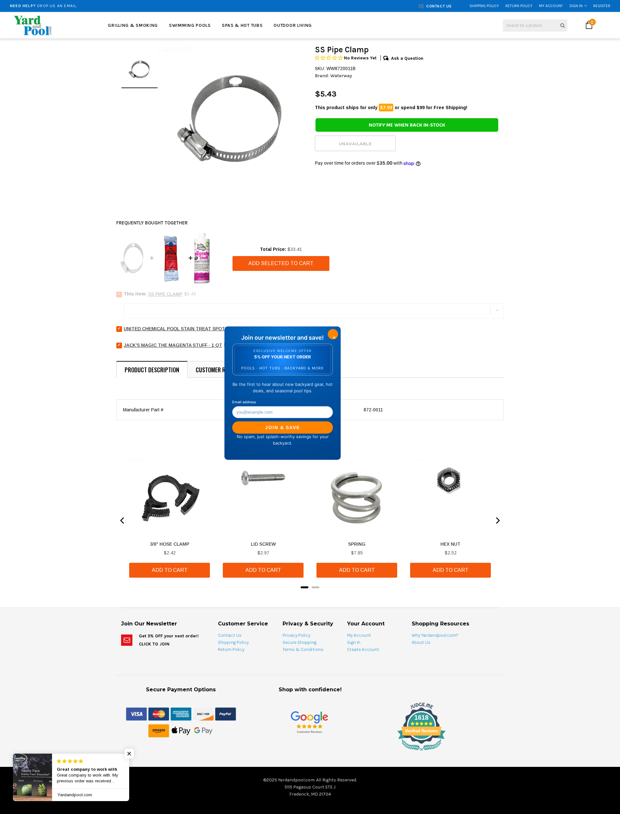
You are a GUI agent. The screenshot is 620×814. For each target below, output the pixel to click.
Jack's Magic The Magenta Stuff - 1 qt (173, 345)
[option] (231, 119)
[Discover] (203, 713)
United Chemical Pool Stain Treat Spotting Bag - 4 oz (193, 328)
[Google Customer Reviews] (309, 722)
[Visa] (136, 713)
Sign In (576, 6)
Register (601, 6)
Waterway (341, 75)
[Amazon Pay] (158, 730)
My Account (551, 6)
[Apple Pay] (180, 730)
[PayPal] (225, 713)
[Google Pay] (203, 730)
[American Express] (180, 713)
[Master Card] (158, 713)
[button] (329, 58)
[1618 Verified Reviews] (310, 752)
